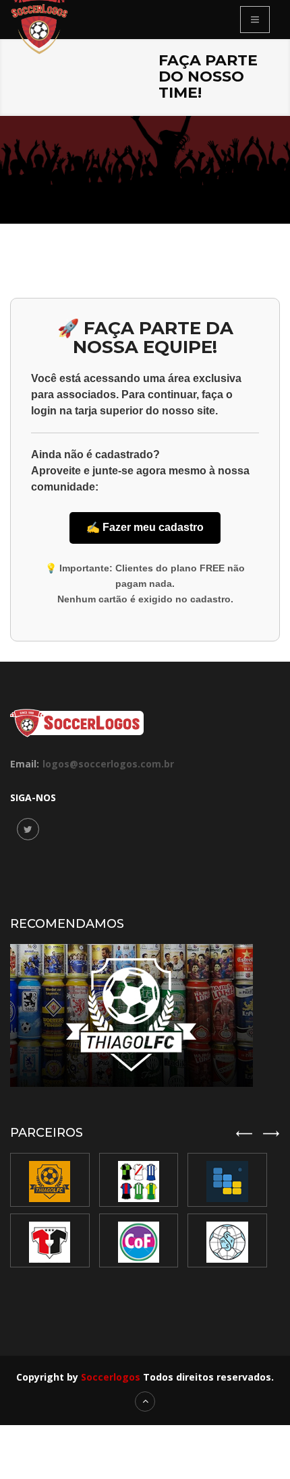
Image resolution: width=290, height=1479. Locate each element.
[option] (143, 1210)
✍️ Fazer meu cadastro (145, 527)
